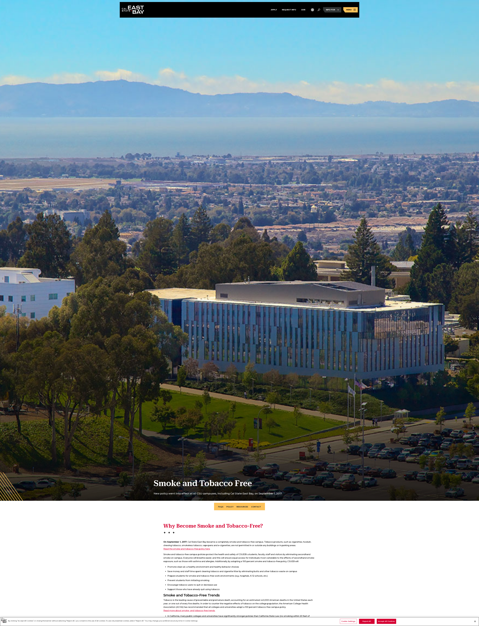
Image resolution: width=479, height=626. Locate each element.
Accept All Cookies (386, 621)
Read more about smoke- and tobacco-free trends (189, 610)
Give (303, 9)
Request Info (289, 9)
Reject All (366, 621)
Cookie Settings (348, 621)
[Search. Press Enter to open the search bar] (319, 10)
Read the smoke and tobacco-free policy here (186, 549)
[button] (312, 9)
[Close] (475, 621)
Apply (274, 9)
